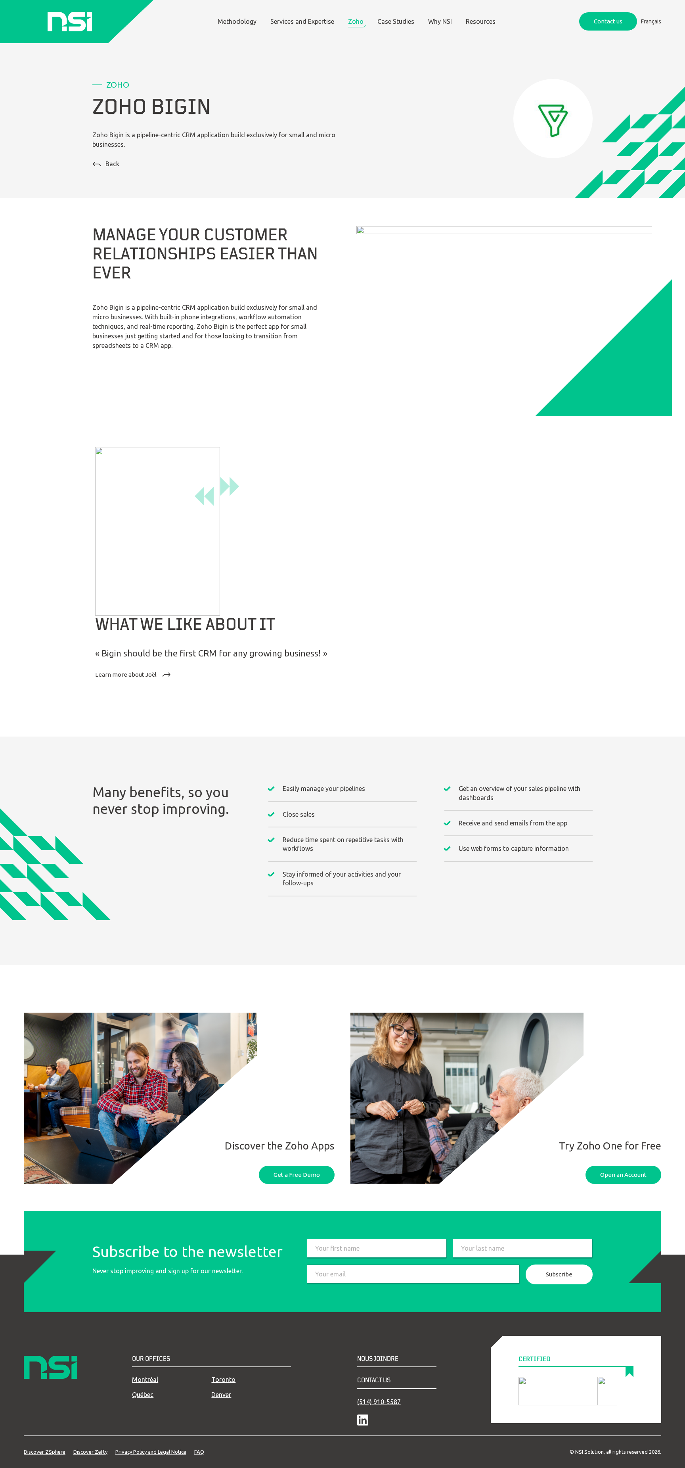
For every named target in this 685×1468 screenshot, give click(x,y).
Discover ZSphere (44, 1452)
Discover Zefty (90, 1452)
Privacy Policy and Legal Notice (150, 1452)
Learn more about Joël (126, 674)
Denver (221, 1394)
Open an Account (623, 1174)
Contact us (608, 21)
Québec (142, 1394)
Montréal (145, 1379)
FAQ (199, 1452)
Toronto (223, 1379)
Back (112, 163)
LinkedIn (362, 1420)
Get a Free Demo (297, 1174)
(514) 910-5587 (379, 1401)
